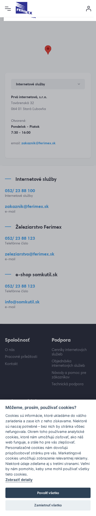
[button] (7, 8)
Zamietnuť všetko (48, 505)
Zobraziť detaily (18, 480)
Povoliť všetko (48, 493)
